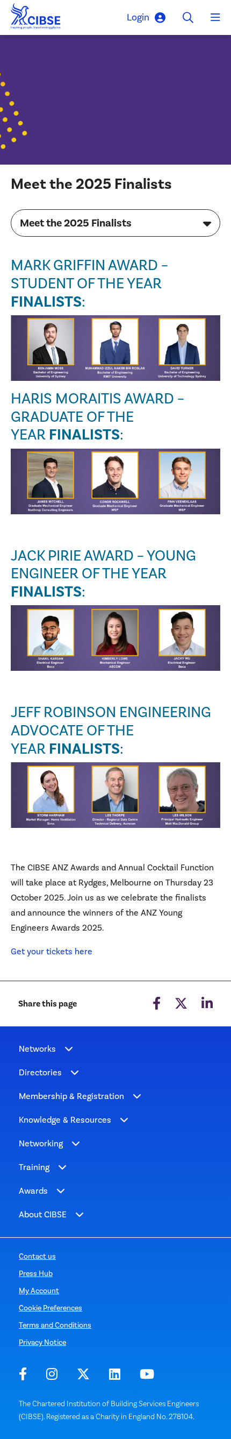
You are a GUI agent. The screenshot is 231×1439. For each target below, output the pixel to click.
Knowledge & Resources (65, 1120)
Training (34, 1167)
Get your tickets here (51, 951)
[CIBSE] (36, 19)
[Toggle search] (188, 17)
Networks (37, 1049)
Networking (41, 1143)
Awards (33, 1191)
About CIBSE (43, 1214)
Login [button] (138, 17)
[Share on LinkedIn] (207, 1003)
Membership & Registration (71, 1096)
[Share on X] (181, 1003)
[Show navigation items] (69, 1049)
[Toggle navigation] (215, 17)
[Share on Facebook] (157, 1003)
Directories (40, 1072)
